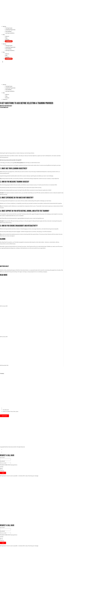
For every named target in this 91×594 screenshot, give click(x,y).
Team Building (8, 31)
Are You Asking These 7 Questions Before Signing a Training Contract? (25, 331)
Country (1, 466)
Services (4, 26)
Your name (2, 457)
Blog (6, 38)
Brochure (7, 39)
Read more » (2, 304)
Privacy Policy (5, 449)
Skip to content (3, 0)
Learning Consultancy (9, 33)
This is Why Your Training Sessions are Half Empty (17, 300)
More (4, 34)
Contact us (3, 405)
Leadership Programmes (10, 29)
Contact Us (8, 41)
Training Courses (8, 28)
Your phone (2, 461)
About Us (7, 36)
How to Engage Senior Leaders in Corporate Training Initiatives (22, 360)
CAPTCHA (2, 471)
